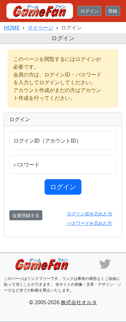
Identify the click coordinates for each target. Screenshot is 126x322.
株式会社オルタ (79, 302)
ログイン (89, 11)
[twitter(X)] (105, 263)
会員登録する (25, 215)
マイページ (40, 27)
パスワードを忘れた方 (89, 223)
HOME (12, 27)
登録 (112, 11)
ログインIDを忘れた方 (89, 214)
